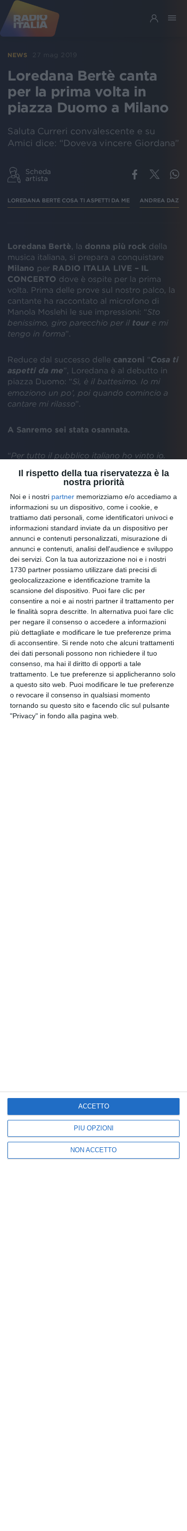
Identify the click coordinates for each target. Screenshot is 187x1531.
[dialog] (93, 995)
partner (62, 496)
